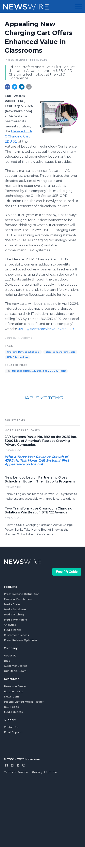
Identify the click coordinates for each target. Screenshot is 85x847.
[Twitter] (12, 765)
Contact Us (11, 727)
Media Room (12, 629)
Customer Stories (15, 665)
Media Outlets (13, 711)
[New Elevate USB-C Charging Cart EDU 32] (58, 116)
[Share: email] (29, 87)
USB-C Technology (17, 357)
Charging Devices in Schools (23, 352)
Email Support (13, 732)
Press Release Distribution (21, 594)
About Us (10, 655)
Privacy (37, 772)
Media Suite (12, 604)
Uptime (51, 772)
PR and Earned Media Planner (24, 701)
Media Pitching (14, 614)
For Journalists (13, 691)
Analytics (10, 624)
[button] (78, 6)
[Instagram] (23, 765)
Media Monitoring (15, 619)
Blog (7, 660)
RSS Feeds (11, 706)
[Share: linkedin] (22, 87)
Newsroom (11, 696)
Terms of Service (16, 772)
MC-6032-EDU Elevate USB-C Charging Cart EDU (38, 371)
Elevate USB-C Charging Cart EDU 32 (18, 136)
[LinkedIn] (18, 765)
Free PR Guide (67, 571)
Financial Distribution (18, 599)
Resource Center (15, 686)
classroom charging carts (60, 352)
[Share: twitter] (14, 87)
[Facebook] (6, 765)
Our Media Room (15, 670)
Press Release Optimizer (20, 640)
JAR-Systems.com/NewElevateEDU (46, 329)
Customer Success (16, 635)
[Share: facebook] (7, 87)
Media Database (15, 609)
